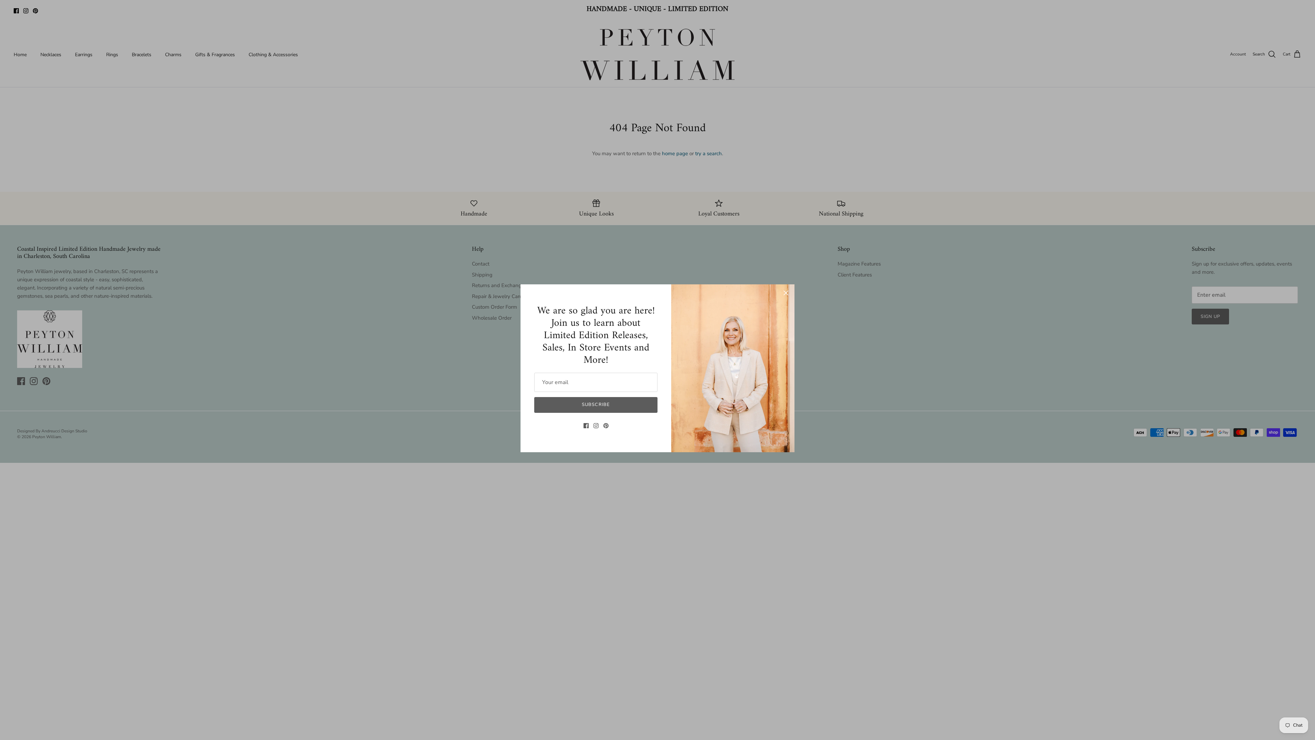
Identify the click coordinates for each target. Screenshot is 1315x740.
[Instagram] (596, 425)
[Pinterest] (606, 425)
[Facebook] (586, 425)
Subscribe (596, 405)
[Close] (785, 292)
